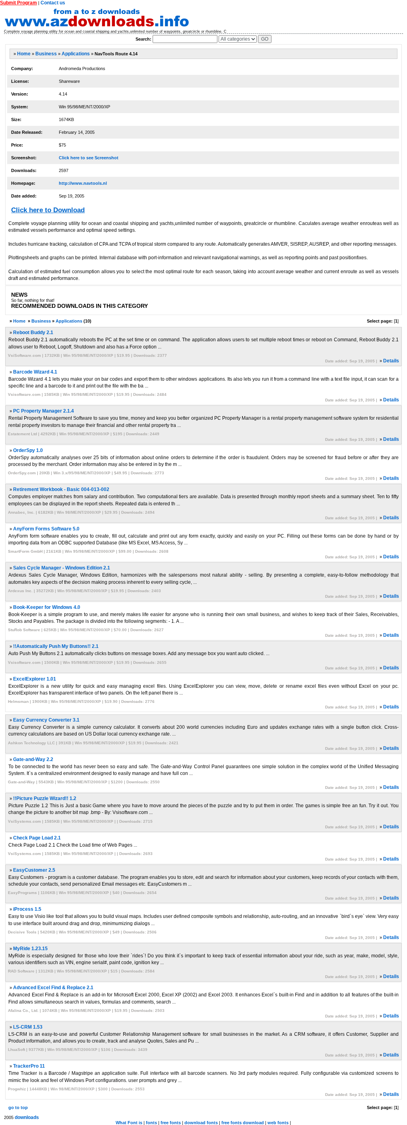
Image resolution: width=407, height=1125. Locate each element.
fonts (151, 1122)
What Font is (129, 1122)
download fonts (201, 1122)
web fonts (278, 1122)
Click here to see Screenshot (88, 157)
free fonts (171, 1122)
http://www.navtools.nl (83, 183)
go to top (18, 1107)
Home (24, 53)
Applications (76, 53)
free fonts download (242, 1122)
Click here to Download (48, 210)
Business (46, 53)
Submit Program (18, 3)
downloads (27, 1117)
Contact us (53, 3)
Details (391, 360)
